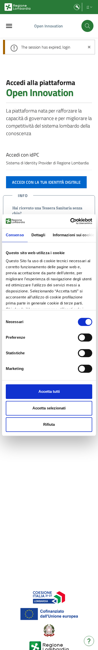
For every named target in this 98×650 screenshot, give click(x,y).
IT (88, 7)
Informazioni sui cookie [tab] (73, 235)
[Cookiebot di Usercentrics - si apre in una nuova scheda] (70, 221)
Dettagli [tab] (38, 235)
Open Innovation (48, 26)
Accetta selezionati (49, 408)
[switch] (85, 337)
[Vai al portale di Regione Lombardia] (17, 7)
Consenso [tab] (15, 235)
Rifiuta (49, 424)
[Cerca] (87, 26)
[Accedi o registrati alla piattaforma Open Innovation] (77, 7)
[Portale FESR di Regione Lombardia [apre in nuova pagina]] (49, 597)
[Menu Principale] (9, 26)
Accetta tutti (49, 391)
